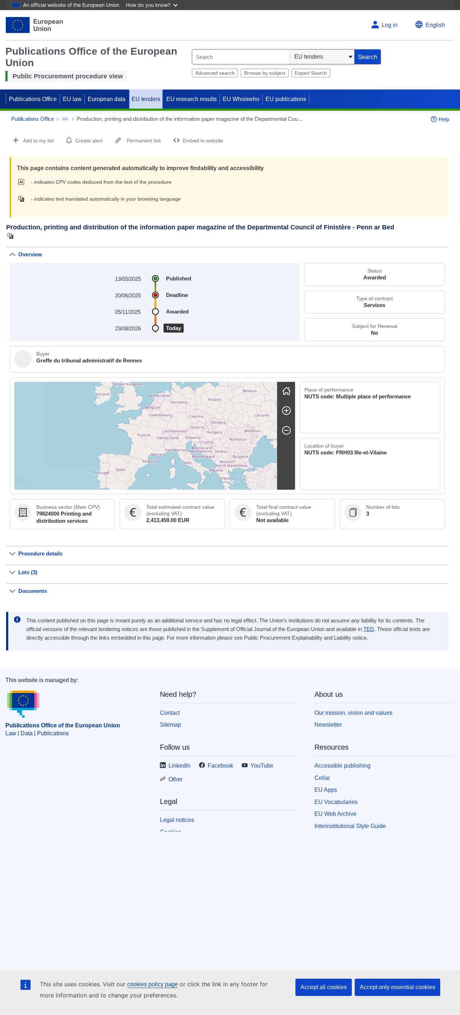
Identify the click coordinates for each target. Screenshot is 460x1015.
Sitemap (170, 725)
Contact (170, 713)
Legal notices (177, 820)
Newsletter (328, 725)
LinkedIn (179, 766)
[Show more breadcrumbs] (65, 119)
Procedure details (40, 553)
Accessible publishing (342, 766)
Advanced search (215, 73)
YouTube (261, 766)
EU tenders (146, 99)
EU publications (286, 99)
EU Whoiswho (241, 99)
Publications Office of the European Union (62, 725)
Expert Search (311, 73)
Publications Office (33, 99)
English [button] (435, 25)
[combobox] (241, 57)
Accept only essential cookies (397, 987)
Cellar (322, 778)
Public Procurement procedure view (68, 76)
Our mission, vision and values (353, 713)
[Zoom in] (286, 411)
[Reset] (286, 391)
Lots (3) (27, 572)
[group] (145, 436)
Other (176, 779)
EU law (72, 99)
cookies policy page (152, 984)
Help (443, 119)
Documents (32, 591)
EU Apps (325, 790)
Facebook (220, 766)
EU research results (191, 99)
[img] (23, 182)
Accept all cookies (323, 987)
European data (106, 99)
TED (368, 629)
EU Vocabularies (336, 802)
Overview (30, 254)
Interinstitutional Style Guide (350, 826)
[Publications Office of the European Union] (34, 25)
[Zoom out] (286, 430)
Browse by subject (264, 73)
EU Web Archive (335, 814)
